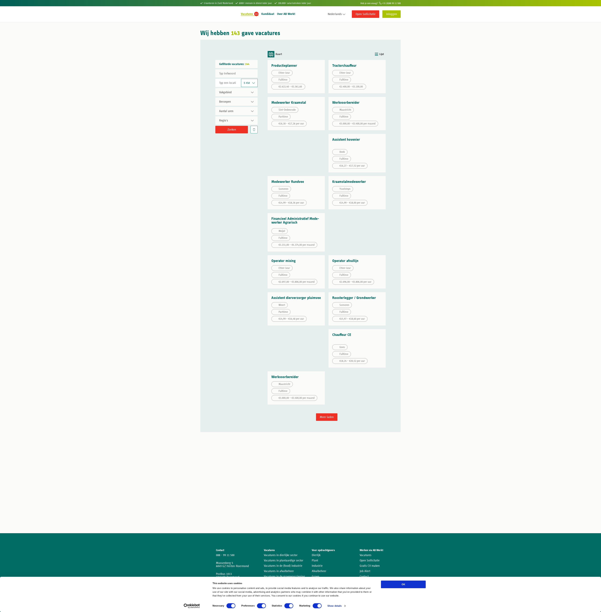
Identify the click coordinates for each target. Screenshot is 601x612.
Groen (315, 576)
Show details (334, 606)
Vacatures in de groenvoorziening (284, 576)
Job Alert (365, 571)
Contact (364, 576)
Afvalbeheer (319, 571)
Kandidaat (267, 14)
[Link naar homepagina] (206, 14)
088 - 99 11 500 (225, 555)
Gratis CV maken (370, 565)
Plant (315, 560)
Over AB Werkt (286, 14)
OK (403, 584)
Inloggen (391, 14)
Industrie (317, 565)
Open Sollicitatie (365, 14)
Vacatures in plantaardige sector (283, 560)
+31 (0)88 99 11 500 (391, 3)
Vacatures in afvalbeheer (279, 571)
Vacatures (247, 14)
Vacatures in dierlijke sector (281, 555)
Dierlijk (316, 555)
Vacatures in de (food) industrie (283, 565)
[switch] (261, 605)
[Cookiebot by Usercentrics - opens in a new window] (191, 606)
